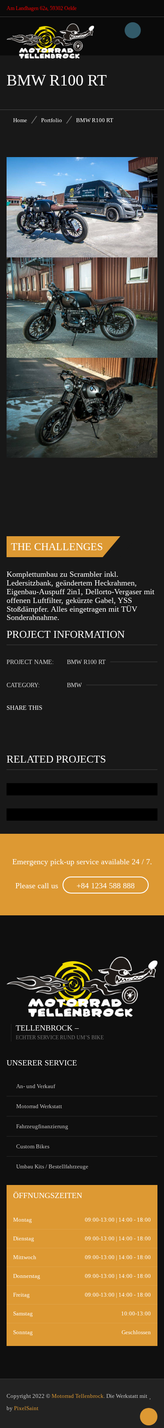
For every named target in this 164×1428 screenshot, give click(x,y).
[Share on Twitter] (94, 705)
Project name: (30, 662)
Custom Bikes (32, 1146)
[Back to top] (148, 1417)
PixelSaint (26, 1408)
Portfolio (51, 120)
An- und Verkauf (35, 1086)
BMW (74, 685)
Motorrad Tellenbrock (78, 1396)
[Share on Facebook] (76, 705)
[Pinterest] (129, 705)
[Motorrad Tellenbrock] (50, 34)
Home (20, 120)
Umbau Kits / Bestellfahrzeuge (52, 1166)
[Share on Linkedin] (111, 705)
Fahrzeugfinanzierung (42, 1126)
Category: (23, 685)
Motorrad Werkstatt (39, 1106)
